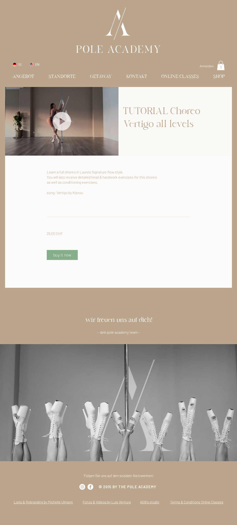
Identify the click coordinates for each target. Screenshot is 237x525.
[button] (221, 65)
